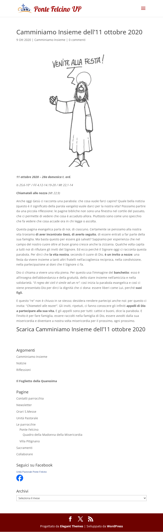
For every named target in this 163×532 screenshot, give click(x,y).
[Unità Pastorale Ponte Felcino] (19, 480)
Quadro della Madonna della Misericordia (52, 435)
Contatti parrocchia (30, 398)
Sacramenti (24, 448)
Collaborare (24, 454)
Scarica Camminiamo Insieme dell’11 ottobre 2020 (80, 329)
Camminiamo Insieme (49, 40)
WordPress (115, 526)
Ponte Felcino (29, 430)
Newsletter (24, 405)
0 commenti (77, 40)
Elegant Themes (71, 526)
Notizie (21, 363)
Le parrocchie (26, 424)
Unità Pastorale (27, 418)
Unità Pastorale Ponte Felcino (31, 472)
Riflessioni (23, 370)
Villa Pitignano (30, 441)
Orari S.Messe (26, 411)
